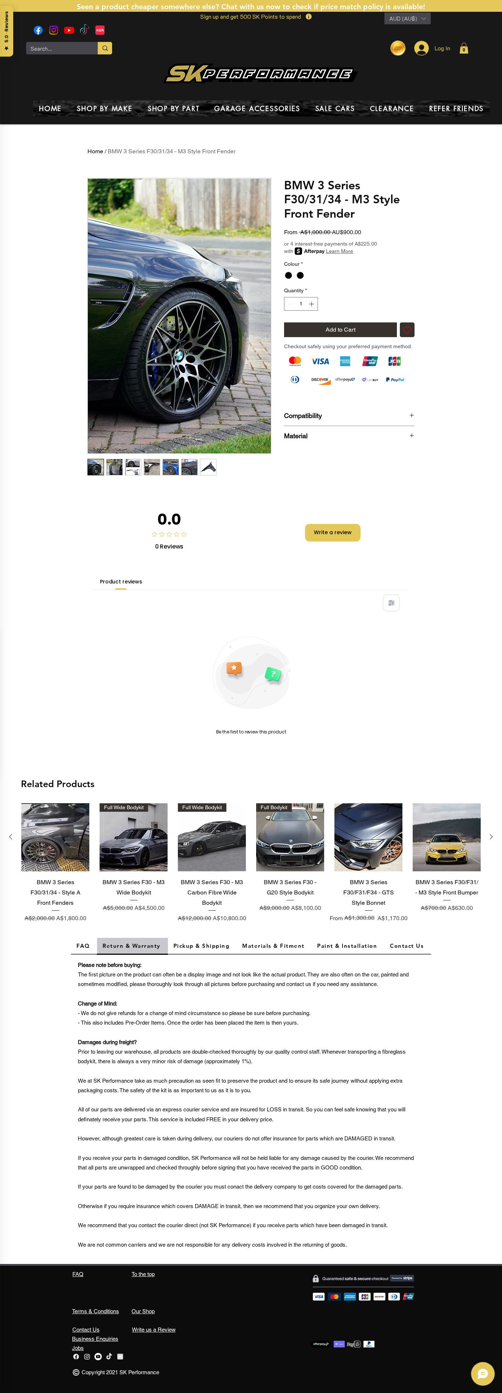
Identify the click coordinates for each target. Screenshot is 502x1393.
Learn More (339, 251)
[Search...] (105, 48)
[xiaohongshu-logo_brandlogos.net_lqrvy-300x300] (100, 30)
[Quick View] (55, 837)
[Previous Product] (10, 836)
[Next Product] (491, 836)
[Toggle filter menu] (391, 602)
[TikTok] (84, 30)
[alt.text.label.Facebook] (38, 30)
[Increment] (312, 303)
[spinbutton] (301, 303)
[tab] (84, 946)
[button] (407, 18)
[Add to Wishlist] (407, 329)
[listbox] (407, 18)
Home (95, 151)
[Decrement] (289, 303)
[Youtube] (69, 30)
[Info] (308, 16)
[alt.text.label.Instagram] (54, 30)
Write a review (333, 532)
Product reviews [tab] (121, 581)
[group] (251, 864)
